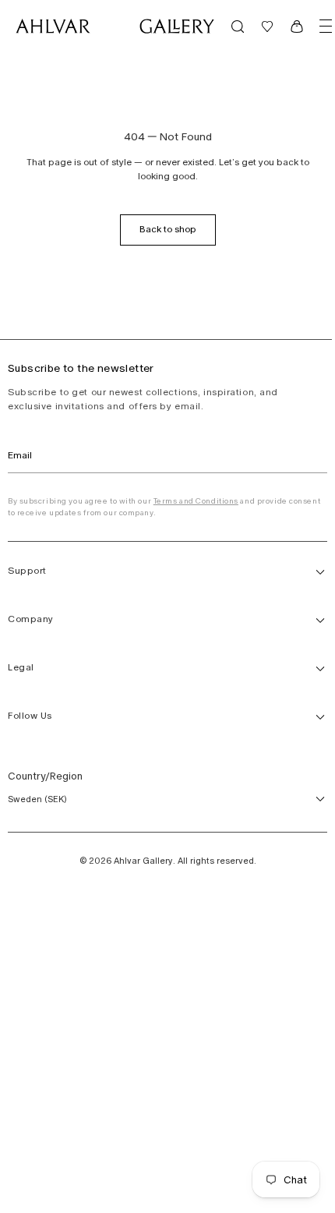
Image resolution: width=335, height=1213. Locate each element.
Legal (21, 667)
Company (31, 619)
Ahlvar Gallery (143, 860)
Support (27, 570)
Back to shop (167, 229)
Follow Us (30, 715)
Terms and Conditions (195, 501)
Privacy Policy (2, 534)
